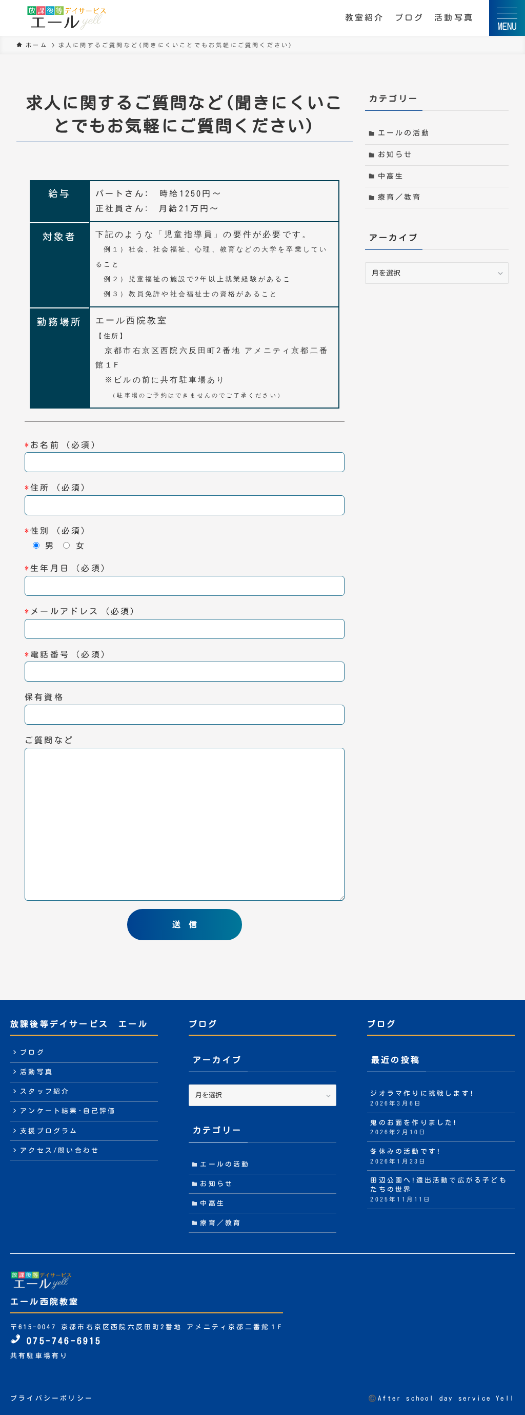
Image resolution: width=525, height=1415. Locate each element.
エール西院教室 (44, 1301)
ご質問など (54, 740)
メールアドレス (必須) (80, 611)
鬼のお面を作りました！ (413, 1127)
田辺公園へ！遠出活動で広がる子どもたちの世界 (438, 1189)
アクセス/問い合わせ (59, 1150)
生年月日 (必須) (66, 568)
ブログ (410, 17)
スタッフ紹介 (45, 1091)
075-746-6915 (61, 1340)
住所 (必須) (56, 487)
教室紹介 (365, 17)
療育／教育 (400, 197)
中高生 (391, 176)
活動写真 (454, 17)
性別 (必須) (56, 531)
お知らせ (395, 154)
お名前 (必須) (61, 445)
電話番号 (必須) (66, 654)
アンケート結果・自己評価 (68, 1111)
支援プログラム (49, 1131)
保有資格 (44, 697)
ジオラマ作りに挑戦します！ (422, 1098)
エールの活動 (404, 133)
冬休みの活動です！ (405, 1156)
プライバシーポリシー (51, 1398)
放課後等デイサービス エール (79, 1024)
